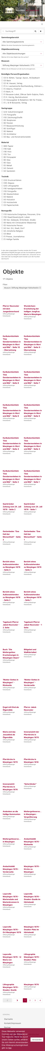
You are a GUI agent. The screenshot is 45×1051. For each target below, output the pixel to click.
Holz (7, 151)
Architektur (9, 134)
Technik (5, 176)
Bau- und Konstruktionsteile (17, 137)
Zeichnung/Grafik (12, 117)
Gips (7, 162)
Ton (7, 154)
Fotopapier (9, 157)
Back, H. (8, 91)
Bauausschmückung (13, 126)
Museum (5, 61)
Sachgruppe (6, 108)
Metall (7, 165)
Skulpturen (9, 120)
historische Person (13, 225)
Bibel (7, 234)
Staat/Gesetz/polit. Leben (16, 217)
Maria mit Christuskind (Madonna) (19, 222)
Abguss (8, 183)
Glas (6, 160)
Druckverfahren (12, 180)
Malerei (8, 131)
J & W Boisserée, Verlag (15, 103)
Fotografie (9, 115)
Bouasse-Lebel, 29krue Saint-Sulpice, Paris (23, 94)
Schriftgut (9, 128)
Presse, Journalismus (13, 236)
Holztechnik (10, 202)
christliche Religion (13, 231)
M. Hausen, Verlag (12, 83)
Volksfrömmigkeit (13, 112)
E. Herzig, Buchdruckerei (15, 97)
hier (9, 1048)
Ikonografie (6, 210)
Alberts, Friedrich (12, 89)
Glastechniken (11, 194)
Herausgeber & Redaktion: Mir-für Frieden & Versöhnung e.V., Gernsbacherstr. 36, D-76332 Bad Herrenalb (23, 100)
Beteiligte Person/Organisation (15, 74)
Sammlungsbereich (10, 37)
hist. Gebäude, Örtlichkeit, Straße (19, 220)
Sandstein (9, 171)
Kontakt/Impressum (12, 1023)
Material (5, 142)
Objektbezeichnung (10, 49)
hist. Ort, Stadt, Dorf (13, 228)
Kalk (7, 149)
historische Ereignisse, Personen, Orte (21, 214)
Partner (7, 1027)
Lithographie (11, 186)
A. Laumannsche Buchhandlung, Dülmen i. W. (23, 86)
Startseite (8, 1019)
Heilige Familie (11, 239)
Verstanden (37, 1039)
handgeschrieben (12, 188)
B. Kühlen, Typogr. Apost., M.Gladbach (21, 78)
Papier (8, 146)
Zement (8, 168)
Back (7, 80)
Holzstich (9, 199)
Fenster (8, 123)
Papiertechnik (11, 205)
